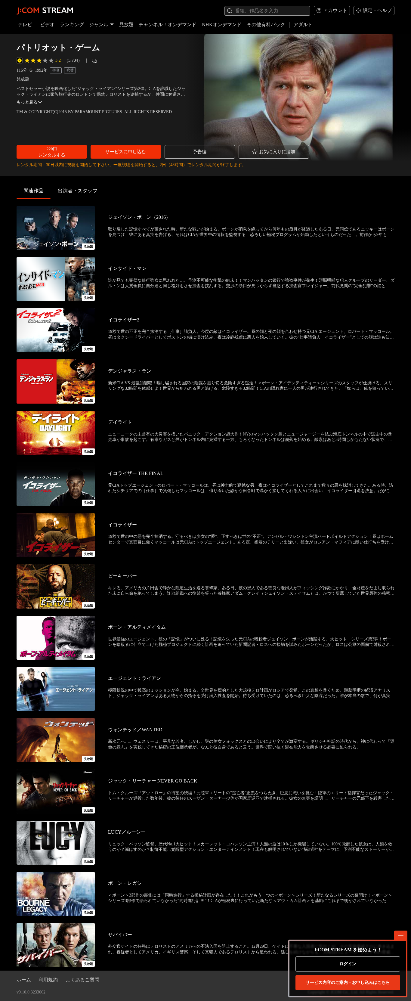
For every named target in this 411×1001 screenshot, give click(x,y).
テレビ (25, 24)
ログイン (347, 964)
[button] (52, 152)
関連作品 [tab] (34, 190)
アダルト (303, 24)
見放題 (126, 24)
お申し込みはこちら (348, 982)
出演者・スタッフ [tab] (77, 190)
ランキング (72, 24)
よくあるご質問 (82, 979)
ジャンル (98, 24)
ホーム (24, 979)
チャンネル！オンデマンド (167, 24)
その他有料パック (266, 24)
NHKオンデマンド (222, 24)
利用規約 (48, 979)
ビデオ (47, 24)
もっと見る (27, 102)
